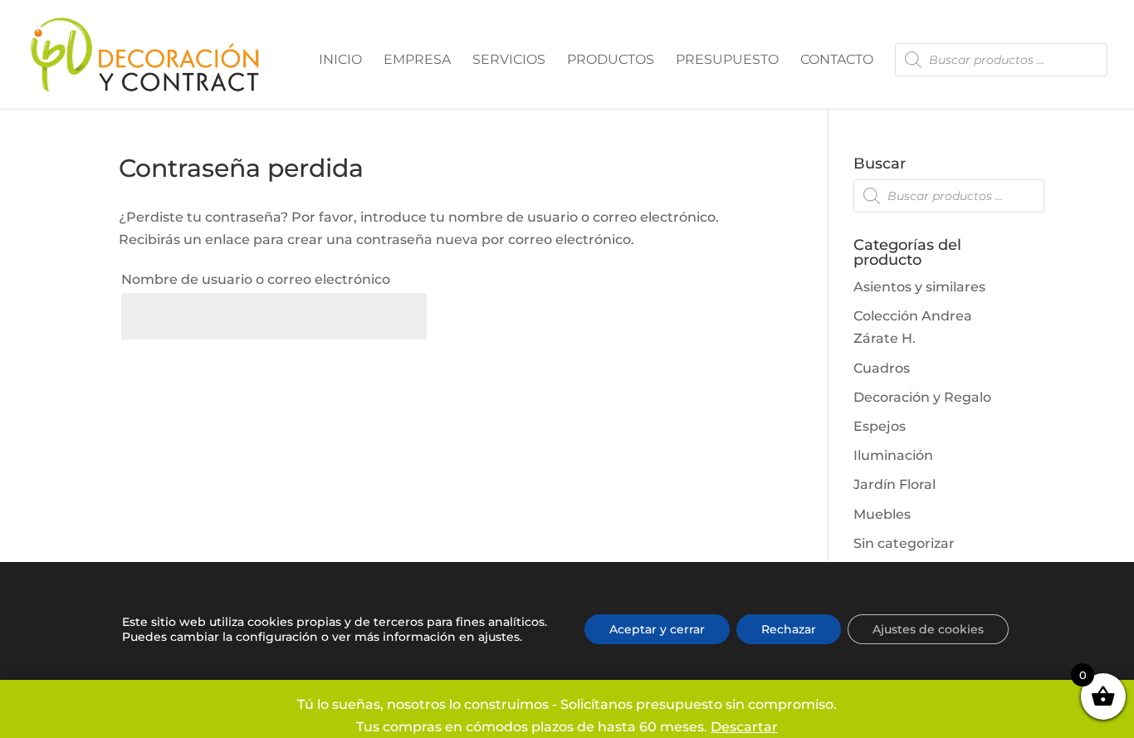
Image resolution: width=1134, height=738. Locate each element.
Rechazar (788, 629)
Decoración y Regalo (922, 397)
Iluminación (893, 455)
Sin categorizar (904, 543)
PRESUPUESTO (727, 60)
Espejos (879, 426)
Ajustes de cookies (928, 629)
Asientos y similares (919, 287)
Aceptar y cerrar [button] (657, 629)
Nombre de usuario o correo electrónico (255, 279)
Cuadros (881, 368)
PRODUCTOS (610, 60)
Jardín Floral (894, 484)
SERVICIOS (508, 60)
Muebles (882, 514)
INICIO (340, 60)
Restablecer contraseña (238, 370)
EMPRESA (417, 60)
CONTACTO (836, 60)
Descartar (744, 727)
